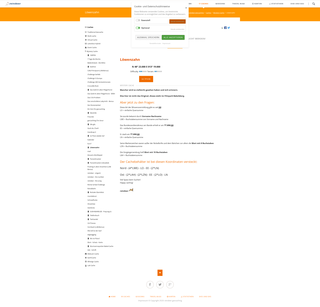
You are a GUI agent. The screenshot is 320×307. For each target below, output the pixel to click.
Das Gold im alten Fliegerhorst (101, 90)
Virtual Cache (92, 40)
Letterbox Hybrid (94, 43)
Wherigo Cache (93, 261)
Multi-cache (92, 36)
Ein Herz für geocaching (96, 109)
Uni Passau (92, 223)
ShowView (91, 204)
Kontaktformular (155, 43)
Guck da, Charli (93, 128)
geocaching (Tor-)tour (96, 120)
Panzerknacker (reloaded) (99, 163)
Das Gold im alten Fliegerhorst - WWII (101, 94)
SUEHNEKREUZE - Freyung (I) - (101, 211)
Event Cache (92, 47)
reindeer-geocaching (196, 13)
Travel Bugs (155, 297)
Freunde (91, 117)
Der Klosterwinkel (94, 105)
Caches (208, 13)
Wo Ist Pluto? (95, 238)
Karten (172, 297)
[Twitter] (160, 284)
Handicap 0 (92, 132)
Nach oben (160, 273)
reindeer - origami (94, 173)
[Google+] (170, 284)
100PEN (93, 55)
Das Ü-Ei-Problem (94, 97)
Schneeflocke (92, 200)
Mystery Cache (218, 13)
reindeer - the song (95, 181)
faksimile (93, 113)
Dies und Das (205, 297)
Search (313, 3)
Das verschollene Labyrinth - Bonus (101, 101)
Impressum (143, 300)
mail (89, 151)
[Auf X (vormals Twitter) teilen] (229, 28)
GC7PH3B (146, 79)
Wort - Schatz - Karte (95, 242)
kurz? (90, 143)
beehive (93, 67)
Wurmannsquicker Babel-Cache (101, 246)
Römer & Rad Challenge (96, 185)
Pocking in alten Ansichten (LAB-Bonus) (99, 168)
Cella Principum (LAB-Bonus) (98, 70)
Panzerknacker (95, 159)
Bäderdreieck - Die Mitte (96, 63)
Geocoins (140, 297)
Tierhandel (94, 219)
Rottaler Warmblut (97, 192)
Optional (145, 28)
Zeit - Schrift (92, 250)
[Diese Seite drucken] (222, 28)
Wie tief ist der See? (95, 231)
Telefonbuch (94, 215)
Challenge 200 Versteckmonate (99, 82)
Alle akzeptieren (173, 37)
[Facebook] (150, 284)
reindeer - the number (96, 177)
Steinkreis (91, 208)
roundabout (92, 196)
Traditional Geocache (95, 32)
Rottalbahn (92, 188)
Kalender (91, 140)
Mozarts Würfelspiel (95, 155)
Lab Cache (91, 265)
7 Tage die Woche (94, 59)
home (113, 297)
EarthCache (92, 258)
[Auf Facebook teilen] (225, 28)
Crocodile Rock (93, 86)
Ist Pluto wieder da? (97, 136)
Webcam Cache (93, 254)
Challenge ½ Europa (95, 78)
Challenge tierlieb (94, 74)
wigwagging (92, 234)
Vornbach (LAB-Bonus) (96, 227)
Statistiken (188, 297)
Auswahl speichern (148, 37)
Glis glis (92, 124)
